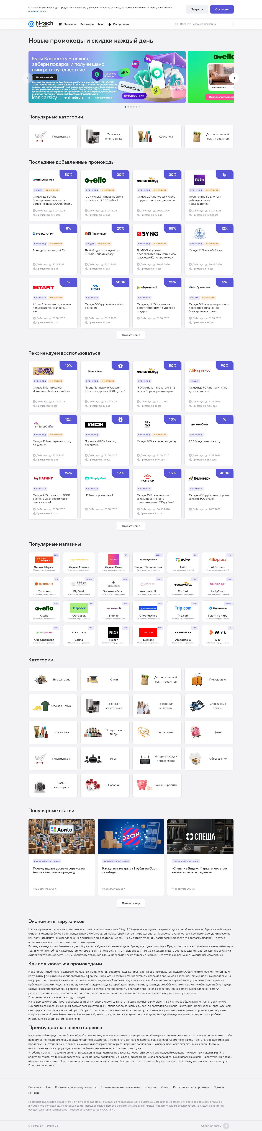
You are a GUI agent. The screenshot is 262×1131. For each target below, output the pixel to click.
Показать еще (131, 335)
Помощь (219, 1087)
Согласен (222, 9)
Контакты (151, 1087)
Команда (34, 1092)
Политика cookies (39, 1087)
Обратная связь (211, 1125)
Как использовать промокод (191, 1087)
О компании (35, 1125)
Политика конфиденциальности (75, 1087)
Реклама (52, 1125)
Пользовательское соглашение (120, 1087)
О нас (165, 1087)
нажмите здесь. (37, 11)
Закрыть (197, 9)
